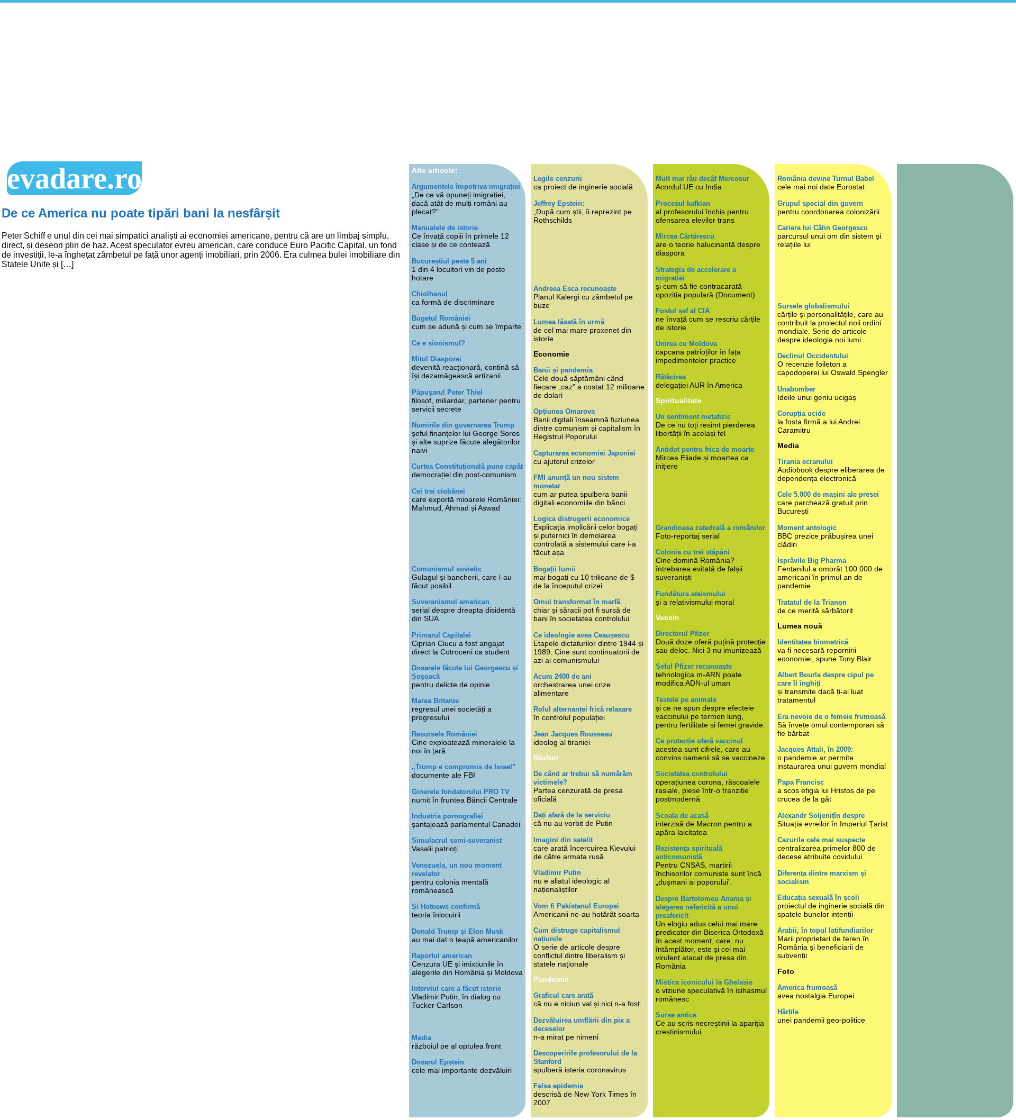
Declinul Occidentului (812, 356)
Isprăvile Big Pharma (811, 560)
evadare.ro (74, 178)
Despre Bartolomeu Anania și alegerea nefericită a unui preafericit (703, 907)
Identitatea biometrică (812, 642)
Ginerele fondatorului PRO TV (461, 792)
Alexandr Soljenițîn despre (821, 815)
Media (421, 1038)
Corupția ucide (801, 413)
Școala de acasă (682, 815)
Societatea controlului (692, 774)
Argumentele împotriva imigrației (466, 186)
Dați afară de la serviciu (571, 815)
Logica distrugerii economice (581, 519)
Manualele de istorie (445, 228)
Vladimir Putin (557, 873)
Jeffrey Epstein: (558, 203)
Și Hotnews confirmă (446, 906)
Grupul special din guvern (820, 203)
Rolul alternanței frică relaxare (582, 709)
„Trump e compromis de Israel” (464, 767)
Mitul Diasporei (436, 359)
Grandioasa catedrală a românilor (710, 528)
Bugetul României (441, 318)
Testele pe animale (686, 700)
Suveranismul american (450, 602)
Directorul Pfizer (682, 634)
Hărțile (788, 1012)
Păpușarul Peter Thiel (447, 392)
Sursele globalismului (813, 306)
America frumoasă (807, 987)
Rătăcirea (671, 377)
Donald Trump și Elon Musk (457, 931)
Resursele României (444, 734)
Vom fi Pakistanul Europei (576, 906)
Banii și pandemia (563, 370)
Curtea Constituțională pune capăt (467, 466)
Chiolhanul (430, 294)
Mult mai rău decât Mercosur (702, 179)
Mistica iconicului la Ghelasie (704, 982)
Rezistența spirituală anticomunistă (689, 852)
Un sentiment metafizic (693, 417)
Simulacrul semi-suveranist (457, 840)
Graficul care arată (563, 995)
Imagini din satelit (563, 840)
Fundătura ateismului (690, 594)
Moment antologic (807, 528)
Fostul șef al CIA (683, 311)
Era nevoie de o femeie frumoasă (831, 717)
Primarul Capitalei (441, 635)
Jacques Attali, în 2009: (815, 749)
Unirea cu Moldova (686, 344)
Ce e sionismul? (438, 343)
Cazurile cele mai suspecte (821, 840)
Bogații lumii (554, 569)
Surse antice (676, 1015)
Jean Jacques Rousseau (572, 734)
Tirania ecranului (805, 462)
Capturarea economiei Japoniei (584, 453)
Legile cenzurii (557, 179)
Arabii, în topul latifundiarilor (825, 930)
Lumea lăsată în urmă (568, 322)
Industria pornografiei (447, 816)
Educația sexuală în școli (818, 898)
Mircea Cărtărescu (685, 236)
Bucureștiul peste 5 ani (449, 261)
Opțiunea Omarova (564, 411)
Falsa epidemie (558, 1086)
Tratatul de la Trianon (812, 602)
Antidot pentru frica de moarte (705, 449)
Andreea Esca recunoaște (574, 289)
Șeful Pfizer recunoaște (694, 666)
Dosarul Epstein (438, 1062)
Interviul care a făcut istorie (456, 988)
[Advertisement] (508, 82)
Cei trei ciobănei (438, 491)
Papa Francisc (800, 782)
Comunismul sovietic (447, 569)
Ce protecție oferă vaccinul (699, 741)
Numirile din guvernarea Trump (463, 425)
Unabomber (796, 389)
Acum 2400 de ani (562, 676)
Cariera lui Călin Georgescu (822, 228)
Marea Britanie (435, 701)
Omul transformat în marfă (576, 602)
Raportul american (442, 956)
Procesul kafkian (683, 203)
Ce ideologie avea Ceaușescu (581, 635)
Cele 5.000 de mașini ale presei (828, 494)
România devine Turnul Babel (825, 179)
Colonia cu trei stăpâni (693, 552)
